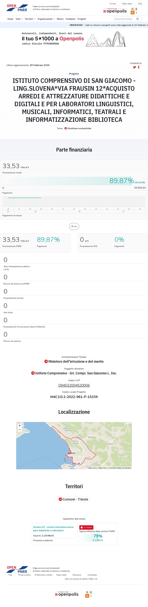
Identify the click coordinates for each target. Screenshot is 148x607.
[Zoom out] (20, 430)
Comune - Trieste (75, 499)
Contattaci (92, 575)
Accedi (113, 3)
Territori (29, 18)
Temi (17, 18)
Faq (140, 3)
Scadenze (70, 18)
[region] (74, 445)
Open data (127, 3)
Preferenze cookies (43, 575)
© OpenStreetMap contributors (119, 468)
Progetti (82, 18)
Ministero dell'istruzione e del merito (76, 361)
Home (10, 18)
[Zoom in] (20, 425)
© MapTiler (101, 468)
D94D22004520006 (74, 385)
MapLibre (92, 468)
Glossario (77, 575)
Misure (60, 18)
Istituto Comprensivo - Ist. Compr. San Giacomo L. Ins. (76, 373)
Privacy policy (24, 575)
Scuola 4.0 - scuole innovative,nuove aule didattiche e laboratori (53, 528)
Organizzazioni (45, 18)
